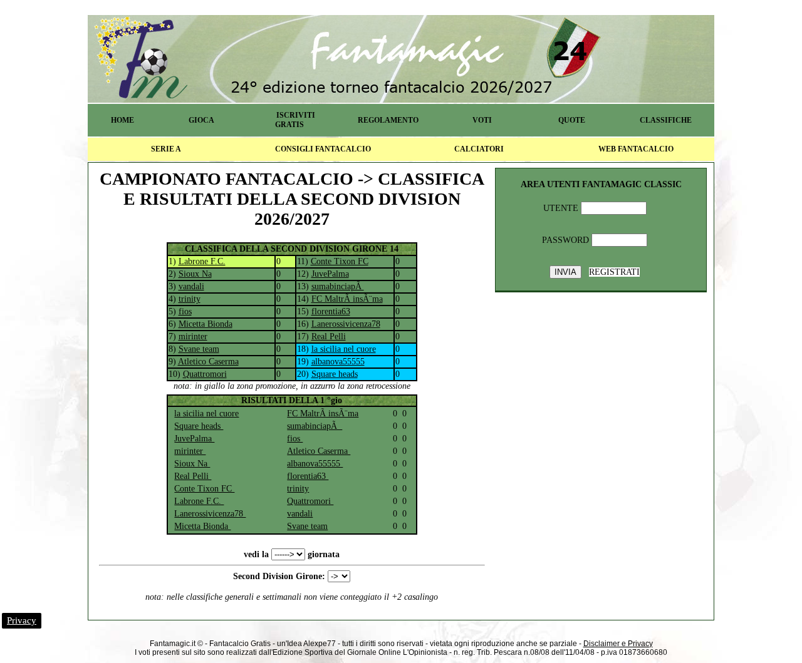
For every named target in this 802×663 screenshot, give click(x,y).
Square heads (334, 374)
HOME (122, 120)
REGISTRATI (614, 272)
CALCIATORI (479, 149)
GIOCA (201, 120)
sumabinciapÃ (337, 286)
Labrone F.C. (202, 261)
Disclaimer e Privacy (618, 643)
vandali (191, 286)
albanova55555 (338, 361)
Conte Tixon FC (339, 261)
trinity (189, 299)
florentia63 (330, 311)
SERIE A (166, 149)
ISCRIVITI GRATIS (295, 120)
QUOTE (571, 120)
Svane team (199, 349)
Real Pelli (328, 336)
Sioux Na (195, 274)
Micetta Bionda (205, 324)
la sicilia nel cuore (343, 349)
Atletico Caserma (208, 361)
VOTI (482, 120)
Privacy (21, 620)
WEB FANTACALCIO (636, 149)
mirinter (193, 336)
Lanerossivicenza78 (345, 324)
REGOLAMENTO (388, 120)
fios (185, 311)
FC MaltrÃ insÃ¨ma (347, 299)
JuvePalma (330, 274)
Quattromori (205, 374)
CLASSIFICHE (666, 120)
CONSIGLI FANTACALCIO (323, 149)
